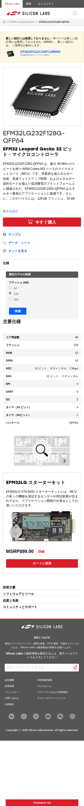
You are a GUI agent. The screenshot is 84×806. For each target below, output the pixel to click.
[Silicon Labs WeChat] (60, 716)
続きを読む (11, 211)
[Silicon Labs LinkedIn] (11, 716)
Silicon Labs (12, 3)
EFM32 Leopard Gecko (22, 22)
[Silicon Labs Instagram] (24, 716)
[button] (42, 802)
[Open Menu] (75, 13)
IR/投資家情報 (44, 680)
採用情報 (9, 686)
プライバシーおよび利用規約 (52, 692)
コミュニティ (46, 3)
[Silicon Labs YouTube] (48, 716)
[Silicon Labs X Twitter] (36, 716)
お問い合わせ (12, 698)
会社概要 (9, 680)
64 (15, 288)
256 (16, 299)
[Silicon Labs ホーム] (4, 22)
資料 (28, 3)
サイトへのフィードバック (51, 698)
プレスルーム (44, 686)
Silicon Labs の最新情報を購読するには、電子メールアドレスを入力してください (42, 655)
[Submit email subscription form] (75, 668)
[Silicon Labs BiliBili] (72, 716)
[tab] (42, 262)
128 (16, 294)
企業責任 (9, 704)
